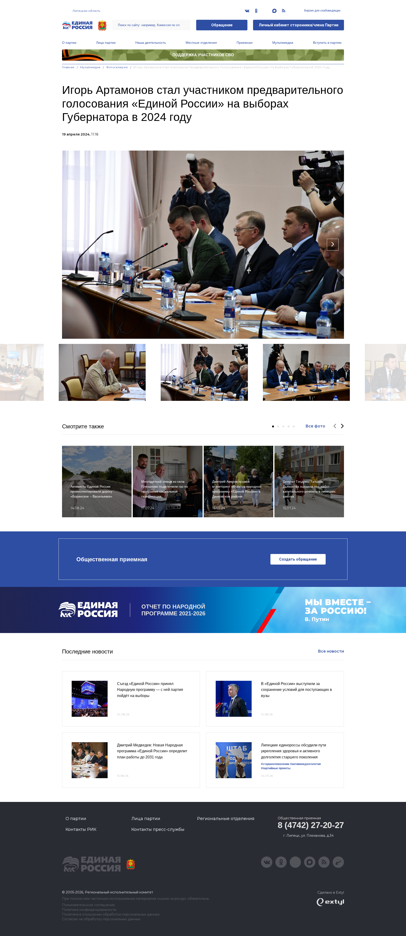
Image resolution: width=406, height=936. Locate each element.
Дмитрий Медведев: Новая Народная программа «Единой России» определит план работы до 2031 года (152, 751)
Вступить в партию (327, 42)
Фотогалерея (117, 67)
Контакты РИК (81, 829)
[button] (273, 426)
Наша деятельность (150, 42)
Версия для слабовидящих (322, 10)
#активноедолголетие (305, 764)
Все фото (315, 426)
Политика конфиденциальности (89, 910)
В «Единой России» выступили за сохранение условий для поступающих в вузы (296, 690)
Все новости (331, 651)
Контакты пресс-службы (157, 829)
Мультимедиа (282, 42)
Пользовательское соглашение (88, 905)
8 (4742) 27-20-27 (311, 825)
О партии (69, 42)
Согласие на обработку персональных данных (101, 919)
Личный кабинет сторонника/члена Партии (298, 25)
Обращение (222, 25)
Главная (68, 67)
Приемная (245, 42)
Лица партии (106, 42)
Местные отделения (201, 42)
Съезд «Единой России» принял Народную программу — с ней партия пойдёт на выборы (150, 690)
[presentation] (73, 245)
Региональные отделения (225, 818)
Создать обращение (298, 559)
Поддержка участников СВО (203, 55)
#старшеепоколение (275, 764)
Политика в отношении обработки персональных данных (111, 914)
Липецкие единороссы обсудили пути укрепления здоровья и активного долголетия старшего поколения (293, 751)
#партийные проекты (275, 768)
